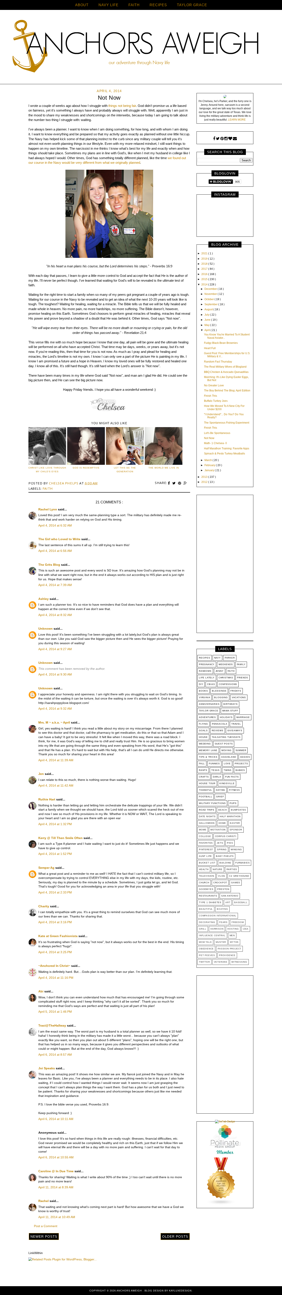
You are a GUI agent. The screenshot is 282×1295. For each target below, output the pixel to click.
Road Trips (206, 810)
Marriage (243, 717)
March (208, 460)
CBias (211, 684)
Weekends (226, 664)
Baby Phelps (225, 856)
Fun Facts (232, 777)
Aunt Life (205, 856)
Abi (41, 991)
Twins (228, 770)
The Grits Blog (49, 564)
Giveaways (234, 730)
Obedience (206, 948)
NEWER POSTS (43, 1236)
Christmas (226, 677)
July (207, 314)
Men (232, 935)
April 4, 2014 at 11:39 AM (55, 760)
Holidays (226, 717)
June (207, 319)
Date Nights (207, 816)
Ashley (44, 599)
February (210, 465)
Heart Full (210, 348)
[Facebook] (214, 138)
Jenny (219, 671)
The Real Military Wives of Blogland (225, 366)
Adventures (207, 717)
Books (203, 691)
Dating (220, 790)
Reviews (217, 730)
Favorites (206, 843)
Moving (226, 750)
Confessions (228, 684)
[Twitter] (218, 138)
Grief (220, 796)
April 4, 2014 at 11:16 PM (55, 977)
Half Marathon (230, 816)
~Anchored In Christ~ (54, 966)
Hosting (233, 929)
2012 (204, 482)
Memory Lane (208, 750)
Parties (231, 869)
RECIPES (158, 5)
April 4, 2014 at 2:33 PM (55, 892)
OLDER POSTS (175, 1236)
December (211, 288)
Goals (203, 730)
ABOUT (82, 5)
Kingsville (227, 783)
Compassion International (217, 915)
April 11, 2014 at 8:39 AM (55, 1187)
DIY (201, 684)
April (207, 330)
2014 (204, 284)
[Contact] (235, 138)
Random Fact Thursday (218, 361)
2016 (204, 274)
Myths (234, 942)
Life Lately (207, 677)
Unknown (46, 628)
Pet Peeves (207, 955)
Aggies (245, 757)
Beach (222, 810)
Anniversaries (209, 704)
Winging (236, 849)
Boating (222, 909)
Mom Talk (205, 942)
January (209, 470)
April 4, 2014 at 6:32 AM (55, 525)
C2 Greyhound (239, 876)
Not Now (209, 438)
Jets (220, 843)
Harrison (216, 929)
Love (227, 763)
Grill (202, 929)
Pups (233, 803)
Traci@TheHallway (52, 1025)
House (203, 737)
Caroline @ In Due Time (56, 1171)
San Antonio (229, 896)
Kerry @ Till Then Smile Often (60, 838)
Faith (48, 488)
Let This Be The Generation (125, 470)
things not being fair (122, 106)
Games (235, 882)
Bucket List (207, 862)
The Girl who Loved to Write (59, 539)
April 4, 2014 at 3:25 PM (55, 952)
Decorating (207, 922)
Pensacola (219, 724)
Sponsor (236, 829)
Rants (203, 770)
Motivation (218, 829)
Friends (242, 677)
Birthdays (230, 704)
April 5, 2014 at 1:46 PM (55, 1011)
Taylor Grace (208, 710)
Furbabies (242, 862)
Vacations (239, 697)
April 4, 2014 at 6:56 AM (55, 551)
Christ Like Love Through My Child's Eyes (47, 470)
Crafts (204, 777)
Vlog (221, 876)
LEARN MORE (237, 119)
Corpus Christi (225, 836)
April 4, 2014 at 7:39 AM (55, 585)
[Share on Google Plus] (185, 483)
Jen (41, 774)
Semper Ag (46, 867)
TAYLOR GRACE (192, 5)
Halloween (207, 823)
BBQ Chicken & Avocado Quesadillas (226, 372)
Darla (217, 777)
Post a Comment (45, 1226)
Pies (230, 843)
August (208, 309)
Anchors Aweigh (130, 1290)
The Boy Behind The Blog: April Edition (227, 390)
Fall (202, 763)
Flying (203, 724)
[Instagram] (226, 138)
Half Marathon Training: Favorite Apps (226, 448)
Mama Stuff (230, 710)
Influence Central (212, 935)
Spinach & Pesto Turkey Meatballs (224, 453)
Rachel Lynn (48, 509)
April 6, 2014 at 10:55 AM (56, 1157)
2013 (204, 476)
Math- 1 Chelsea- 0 (215, 443)
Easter (235, 823)
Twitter (204, 962)
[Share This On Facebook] (169, 483)
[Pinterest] (222, 138)
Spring (222, 849)
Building (225, 862)
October (209, 299)
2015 (204, 279)
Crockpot (220, 882)
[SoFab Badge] (225, 1121)
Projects (241, 763)
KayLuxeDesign (180, 1290)
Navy (217, 658)
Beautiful (206, 909)
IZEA (246, 929)
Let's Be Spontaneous (217, 433)
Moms (202, 829)
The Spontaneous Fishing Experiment (226, 422)
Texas (215, 770)
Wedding (205, 743)
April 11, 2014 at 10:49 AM (56, 1217)
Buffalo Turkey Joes (216, 400)
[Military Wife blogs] (221, 1204)
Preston (223, 889)
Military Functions (212, 803)
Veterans (220, 962)
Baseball (240, 902)
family (241, 664)
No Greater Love (214, 385)
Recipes (204, 658)
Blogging (221, 697)
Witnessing (239, 962)
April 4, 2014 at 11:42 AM (55, 785)
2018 (204, 263)
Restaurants (208, 896)
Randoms (205, 671)
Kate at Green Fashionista (58, 936)
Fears (223, 922)
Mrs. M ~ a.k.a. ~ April (54, 722)
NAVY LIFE (108, 5)
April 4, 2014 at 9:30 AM (55, 674)
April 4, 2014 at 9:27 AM (55, 649)
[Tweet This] (174, 483)
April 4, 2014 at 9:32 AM (55, 708)
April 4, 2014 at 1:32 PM (55, 824)
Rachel (44, 1201)
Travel (236, 724)
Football (205, 796)
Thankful (205, 790)
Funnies (214, 763)
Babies (240, 770)
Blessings (219, 691)
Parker (230, 658)
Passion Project (229, 948)
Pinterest (206, 849)
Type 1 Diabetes (210, 902)
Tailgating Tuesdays (226, 737)
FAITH (134, 5)
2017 (204, 268)
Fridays (235, 691)
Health (204, 869)
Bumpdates (238, 810)
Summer (241, 750)
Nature (218, 869)
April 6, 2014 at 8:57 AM (55, 1054)
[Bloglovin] (230, 138)
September (211, 304)
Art (227, 902)
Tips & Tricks (208, 757)
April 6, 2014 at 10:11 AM (55, 1119)
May (207, 325)
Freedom (238, 922)
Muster (221, 942)
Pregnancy (207, 664)
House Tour (207, 783)
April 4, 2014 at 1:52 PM (55, 854)
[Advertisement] (224, 565)
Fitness (234, 790)
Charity (44, 906)
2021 (204, 253)
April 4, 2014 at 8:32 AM (55, 615)
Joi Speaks (47, 1068)
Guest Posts (224, 743)
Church (204, 882)
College (205, 836)
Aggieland (228, 757)
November (211, 294)
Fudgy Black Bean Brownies (221, 342)
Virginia (204, 697)
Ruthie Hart (47, 799)
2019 (204, 258)
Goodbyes (206, 889)
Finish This (210, 395)
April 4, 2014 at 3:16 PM (55, 922)
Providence (227, 955)
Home (222, 823)
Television (206, 876)
